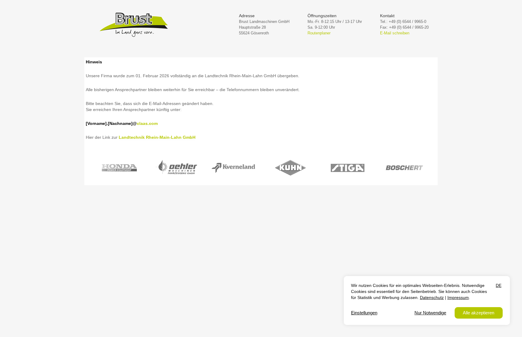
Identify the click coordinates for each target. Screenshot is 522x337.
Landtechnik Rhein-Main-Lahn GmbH (157, 137)
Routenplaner (319, 33)
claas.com (147, 123)
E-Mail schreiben (394, 33)
